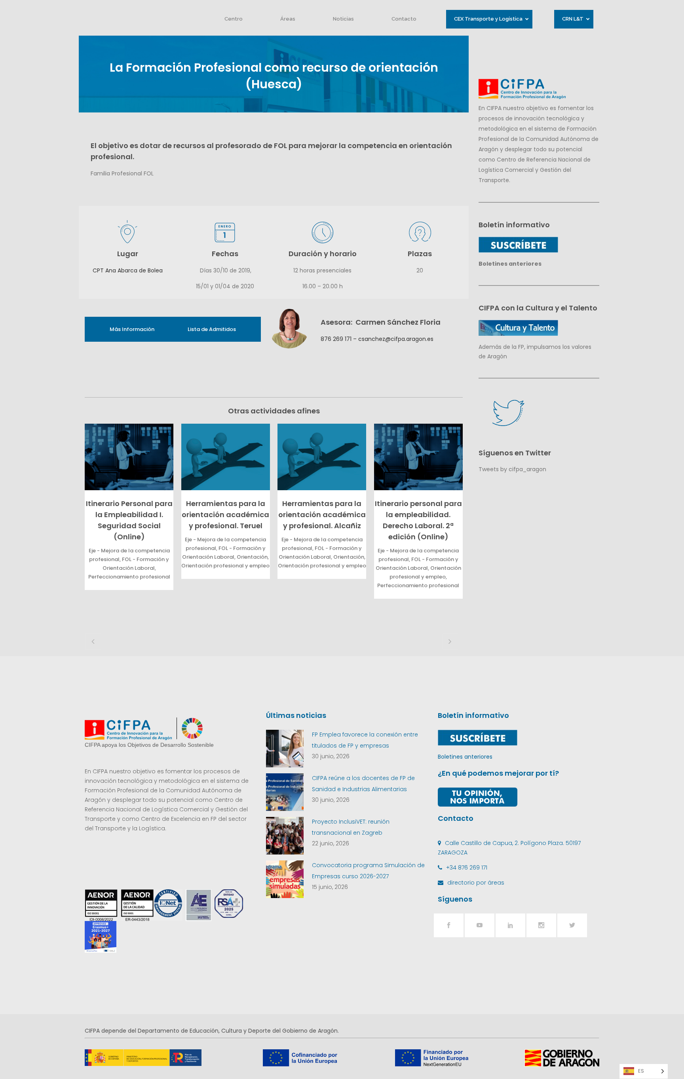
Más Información (132, 329)
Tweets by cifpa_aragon (512, 469)
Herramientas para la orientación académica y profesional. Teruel (225, 515)
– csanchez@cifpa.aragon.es (392, 339)
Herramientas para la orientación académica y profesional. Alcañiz (322, 515)
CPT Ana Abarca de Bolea (128, 270)
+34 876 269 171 (466, 868)
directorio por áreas (475, 883)
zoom (127, 456)
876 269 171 (336, 339)
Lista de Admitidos (212, 329)
